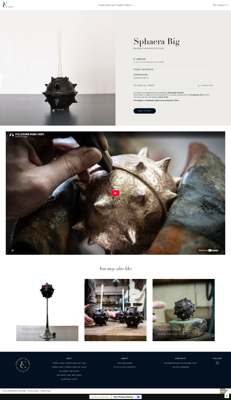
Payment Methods (69, 371)
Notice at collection (100, 397)
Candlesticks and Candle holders (114, 5)
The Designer (124, 363)
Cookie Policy (45, 391)
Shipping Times (69, 379)
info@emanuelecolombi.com (180, 363)
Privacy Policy (33, 391)
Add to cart (144, 111)
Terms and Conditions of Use (69, 363)
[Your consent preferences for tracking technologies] (227, 396)
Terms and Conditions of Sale (69, 367)
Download (207, 85)
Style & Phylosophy (124, 367)
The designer (219, 4)
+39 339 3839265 (180, 367)
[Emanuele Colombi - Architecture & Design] (5, 5)
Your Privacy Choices (123, 397)
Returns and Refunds (69, 375)
